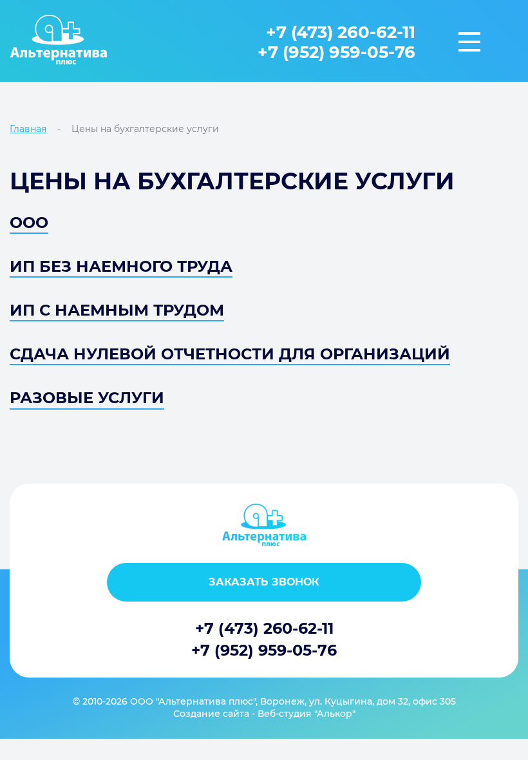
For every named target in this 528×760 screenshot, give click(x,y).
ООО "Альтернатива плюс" (193, 701)
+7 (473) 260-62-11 (340, 33)
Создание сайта (211, 713)
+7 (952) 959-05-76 (336, 52)
